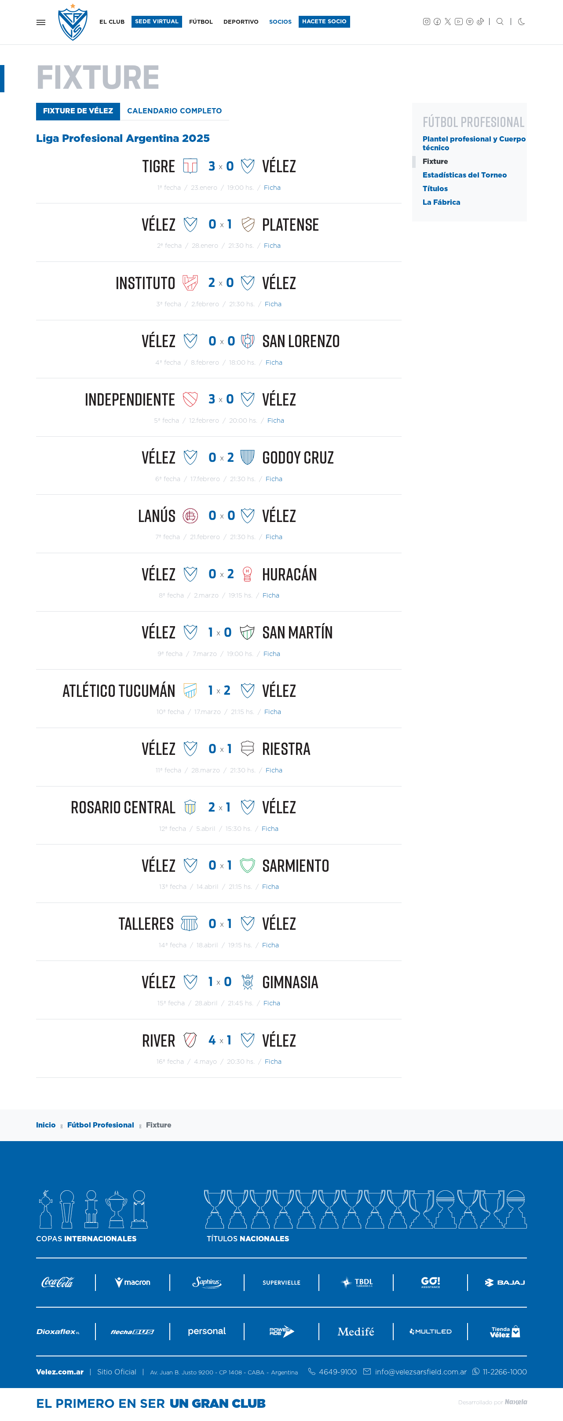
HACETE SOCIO (324, 22)
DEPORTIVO (241, 22)
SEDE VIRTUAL (157, 22)
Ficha (272, 188)
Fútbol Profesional (100, 1125)
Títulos (435, 188)
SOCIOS (280, 22)
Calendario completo (174, 111)
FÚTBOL (201, 22)
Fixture (435, 161)
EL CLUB (111, 22)
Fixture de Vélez (78, 111)
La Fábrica (442, 202)
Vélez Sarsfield (73, 22)
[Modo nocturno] (514, 22)
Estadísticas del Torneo (465, 175)
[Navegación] (41, 22)
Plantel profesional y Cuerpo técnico (474, 143)
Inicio (46, 1125)
